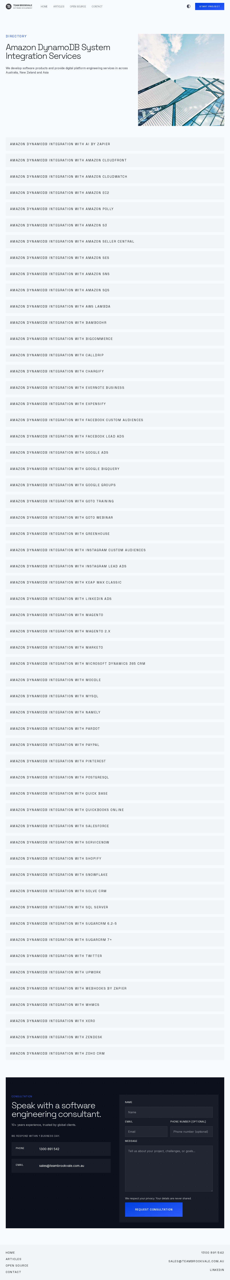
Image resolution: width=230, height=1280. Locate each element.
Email (129, 1121)
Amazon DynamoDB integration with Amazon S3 (58, 225)
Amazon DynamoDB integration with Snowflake (59, 875)
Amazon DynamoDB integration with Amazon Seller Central (72, 241)
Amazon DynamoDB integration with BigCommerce (61, 339)
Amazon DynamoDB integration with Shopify (56, 859)
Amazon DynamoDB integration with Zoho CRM (57, 1053)
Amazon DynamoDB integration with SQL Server (59, 907)
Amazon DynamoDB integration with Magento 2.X (60, 631)
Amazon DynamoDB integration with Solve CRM (58, 891)
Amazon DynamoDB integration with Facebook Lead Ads (67, 436)
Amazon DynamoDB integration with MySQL (54, 696)
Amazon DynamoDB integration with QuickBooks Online (67, 810)
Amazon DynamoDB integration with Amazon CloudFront (68, 160)
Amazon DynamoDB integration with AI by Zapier (60, 144)
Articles (58, 6)
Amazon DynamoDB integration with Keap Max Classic (66, 582)
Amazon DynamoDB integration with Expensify (58, 404)
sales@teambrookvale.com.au (61, 1166)
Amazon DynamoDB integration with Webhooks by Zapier (68, 988)
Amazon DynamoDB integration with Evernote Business (67, 388)
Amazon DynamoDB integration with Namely (55, 712)
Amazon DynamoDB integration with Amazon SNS (60, 274)
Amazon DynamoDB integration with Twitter (56, 956)
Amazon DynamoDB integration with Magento (57, 615)
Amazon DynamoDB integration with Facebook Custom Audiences (77, 420)
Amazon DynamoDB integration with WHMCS (55, 1005)
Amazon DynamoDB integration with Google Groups (63, 485)
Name (128, 1102)
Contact (97, 6)
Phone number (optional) (188, 1121)
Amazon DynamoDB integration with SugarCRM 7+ (61, 940)
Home (44, 6)
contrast (189, 6)
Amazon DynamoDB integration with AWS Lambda (60, 306)
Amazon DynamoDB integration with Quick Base (59, 793)
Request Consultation (154, 1209)
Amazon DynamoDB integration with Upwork (55, 972)
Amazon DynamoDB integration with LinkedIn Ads (61, 599)
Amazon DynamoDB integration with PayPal (55, 745)
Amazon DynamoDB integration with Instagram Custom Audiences (78, 550)
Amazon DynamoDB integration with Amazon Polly (62, 209)
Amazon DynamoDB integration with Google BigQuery (65, 469)
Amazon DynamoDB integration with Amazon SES (60, 258)
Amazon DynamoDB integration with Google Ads (59, 453)
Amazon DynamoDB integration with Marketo (56, 647)
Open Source (78, 6)
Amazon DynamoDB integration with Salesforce (59, 826)
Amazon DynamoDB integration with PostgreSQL (59, 777)
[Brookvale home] (19, 6)
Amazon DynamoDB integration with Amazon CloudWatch (68, 177)
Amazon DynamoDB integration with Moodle (55, 680)
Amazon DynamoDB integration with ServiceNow (59, 842)
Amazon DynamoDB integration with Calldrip (57, 355)
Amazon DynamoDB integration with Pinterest (58, 761)
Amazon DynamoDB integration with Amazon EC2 (59, 193)
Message (131, 1141)
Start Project (209, 6)
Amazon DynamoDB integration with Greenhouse (60, 534)
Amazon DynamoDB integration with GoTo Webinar (61, 518)
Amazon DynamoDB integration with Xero (52, 1021)
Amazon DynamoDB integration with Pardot (55, 729)
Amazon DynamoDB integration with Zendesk (56, 1037)
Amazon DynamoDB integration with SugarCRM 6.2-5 (63, 924)
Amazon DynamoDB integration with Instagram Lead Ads (68, 566)
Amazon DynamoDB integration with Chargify (57, 371)
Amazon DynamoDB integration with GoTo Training (62, 501)
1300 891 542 (49, 1149)
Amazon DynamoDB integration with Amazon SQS (60, 290)
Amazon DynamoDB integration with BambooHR (58, 323)
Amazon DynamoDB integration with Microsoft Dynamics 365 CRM (78, 664)
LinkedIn (217, 1270)
